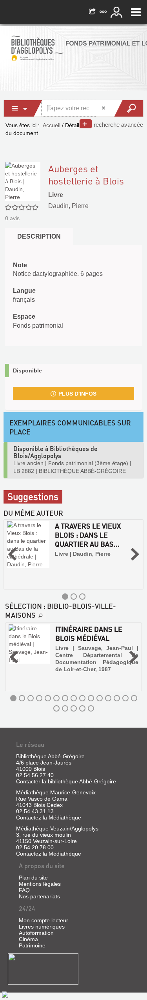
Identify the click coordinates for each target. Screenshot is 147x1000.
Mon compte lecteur (43, 920)
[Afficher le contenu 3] (82, 596)
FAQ (24, 890)
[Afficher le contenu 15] (134, 698)
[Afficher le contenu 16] (56, 708)
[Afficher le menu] (136, 12)
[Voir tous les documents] (41, 615)
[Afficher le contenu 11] (99, 698)
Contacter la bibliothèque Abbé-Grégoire (66, 781)
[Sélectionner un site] (104, 12)
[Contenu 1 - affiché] (65, 596)
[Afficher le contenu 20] (91, 708)
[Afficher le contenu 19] (82, 708)
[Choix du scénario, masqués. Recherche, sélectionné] (23, 108)
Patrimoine (32, 945)
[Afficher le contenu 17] (65, 708)
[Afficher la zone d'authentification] (117, 12)
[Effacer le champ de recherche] (104, 108)
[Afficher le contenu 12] (108, 698)
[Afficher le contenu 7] (65, 698)
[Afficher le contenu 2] (74, 596)
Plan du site (33, 877)
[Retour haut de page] (5, 994)
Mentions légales (40, 884)
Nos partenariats (39, 896)
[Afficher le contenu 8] (74, 698)
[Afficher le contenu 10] (91, 698)
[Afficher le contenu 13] (117, 698)
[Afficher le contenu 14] (125, 698)
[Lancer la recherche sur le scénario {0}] (128, 108)
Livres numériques (42, 926)
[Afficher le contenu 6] (56, 698)
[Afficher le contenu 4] (39, 698)
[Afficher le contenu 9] (82, 698)
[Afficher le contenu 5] (48, 698)
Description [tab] (39, 236)
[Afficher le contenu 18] (74, 708)
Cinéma (28, 939)
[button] (12, 554)
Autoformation (36, 933)
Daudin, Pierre (68, 206)
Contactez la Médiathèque (48, 817)
